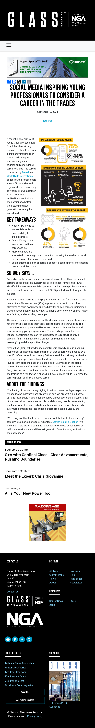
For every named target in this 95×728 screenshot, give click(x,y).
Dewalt (26, 172)
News (52, 578)
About (52, 582)
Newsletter (76, 582)
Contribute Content (25, 700)
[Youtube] (8, 639)
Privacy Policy (35, 716)
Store (73, 601)
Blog (72, 574)
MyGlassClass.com (15, 672)
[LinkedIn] (29, 639)
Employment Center (16, 676)
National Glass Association (20, 663)
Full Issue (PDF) (58, 703)
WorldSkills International (20, 176)
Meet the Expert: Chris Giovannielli (36, 476)
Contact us (12, 591)
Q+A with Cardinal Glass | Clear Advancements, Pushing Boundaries (46, 457)
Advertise (25, 691)
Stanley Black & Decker (65, 421)
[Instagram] (22, 639)
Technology (12, 488)
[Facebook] (15, 639)
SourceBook (56, 601)
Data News (47, 121)
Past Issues (76, 578)
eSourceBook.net (14, 680)
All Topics (54, 571)
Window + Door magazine (19, 685)
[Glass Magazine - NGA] (46, 19)
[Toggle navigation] (9, 45)
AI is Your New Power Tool (28, 493)
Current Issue (56, 574)
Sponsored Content (17, 449)
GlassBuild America (15, 667)
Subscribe (54, 706)
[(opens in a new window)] (47, 67)
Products (75, 571)
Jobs (52, 604)
